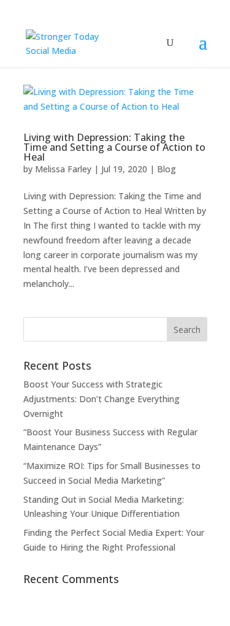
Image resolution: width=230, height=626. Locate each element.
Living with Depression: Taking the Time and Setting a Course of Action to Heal (114, 147)
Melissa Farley (63, 169)
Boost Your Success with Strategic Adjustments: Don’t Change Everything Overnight (101, 398)
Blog (166, 169)
